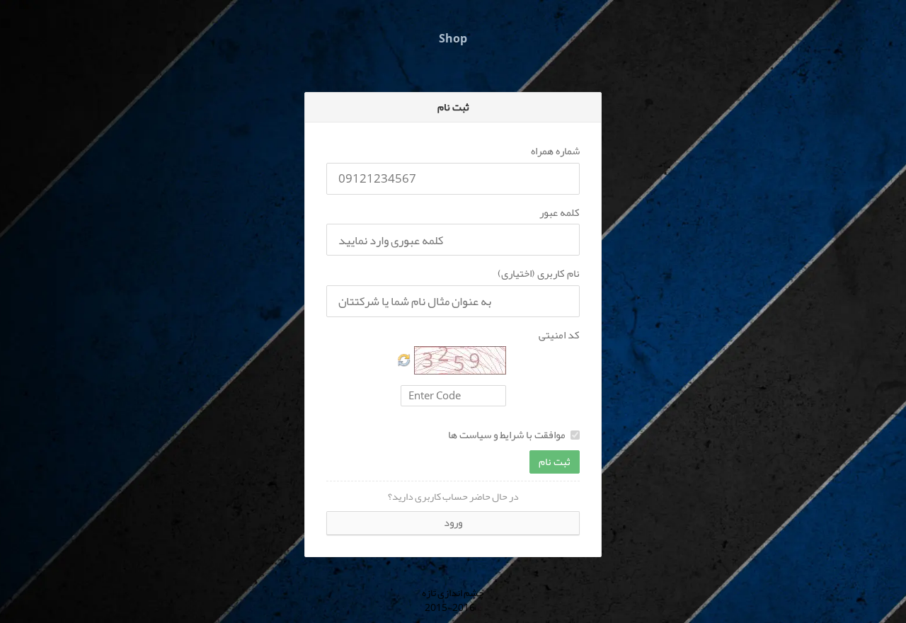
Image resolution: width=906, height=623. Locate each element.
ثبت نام (554, 461)
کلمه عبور (559, 212)
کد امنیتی (559, 335)
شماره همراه (555, 151)
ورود (453, 522)
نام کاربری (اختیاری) (539, 273)
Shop (453, 39)
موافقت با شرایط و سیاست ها (507, 435)
